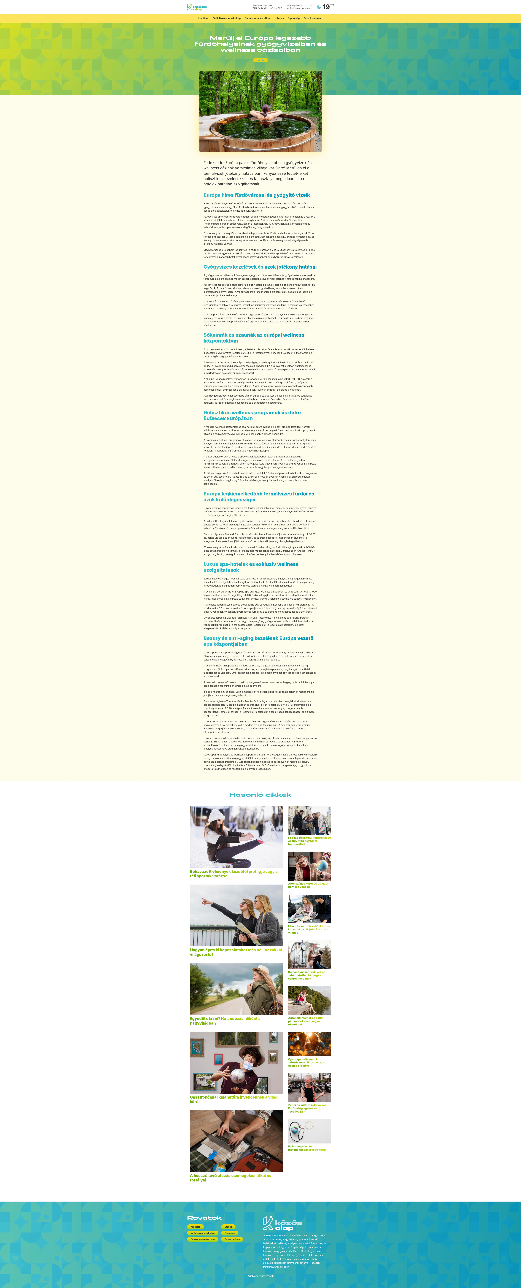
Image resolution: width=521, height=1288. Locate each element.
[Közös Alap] (197, 7)
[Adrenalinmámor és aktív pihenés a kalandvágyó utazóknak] (309, 1000)
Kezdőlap (203, 18)
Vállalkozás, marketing (227, 18)
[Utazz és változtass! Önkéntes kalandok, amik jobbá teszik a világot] (309, 909)
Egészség (294, 18)
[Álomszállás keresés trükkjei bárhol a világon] (309, 866)
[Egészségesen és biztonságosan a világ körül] (309, 1131)
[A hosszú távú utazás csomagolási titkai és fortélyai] (236, 1141)
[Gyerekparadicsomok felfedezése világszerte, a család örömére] (309, 1044)
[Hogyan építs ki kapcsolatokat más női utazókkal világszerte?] (236, 915)
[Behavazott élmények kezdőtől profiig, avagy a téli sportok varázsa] (236, 837)
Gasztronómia (312, 18)
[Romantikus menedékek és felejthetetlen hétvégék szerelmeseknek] (309, 954)
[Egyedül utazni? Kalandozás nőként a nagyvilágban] (236, 989)
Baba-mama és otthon (258, 18)
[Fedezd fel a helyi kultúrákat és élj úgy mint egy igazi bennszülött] (309, 820)
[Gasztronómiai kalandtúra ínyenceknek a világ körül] (236, 1063)
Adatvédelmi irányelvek (260, 1276)
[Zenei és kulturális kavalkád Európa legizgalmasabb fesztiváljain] (309, 1087)
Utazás (279, 18)
